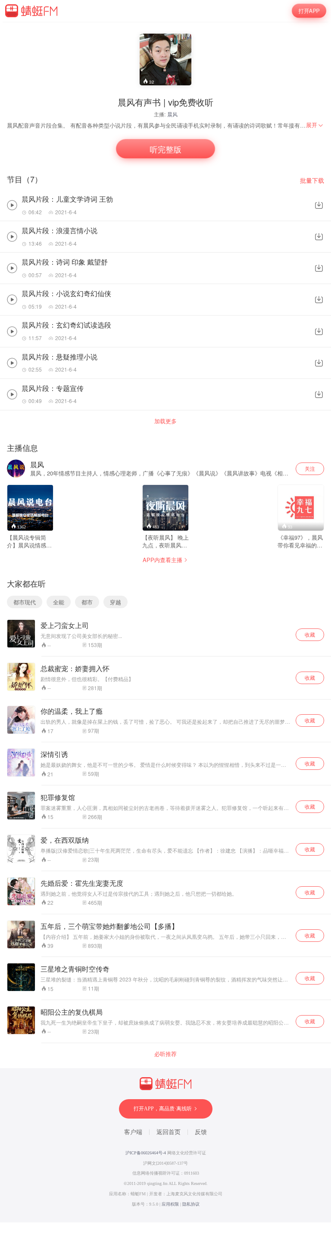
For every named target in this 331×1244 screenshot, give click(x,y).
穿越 (115, 602)
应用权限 (170, 1204)
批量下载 (312, 180)
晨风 (172, 114)
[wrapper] (165, 622)
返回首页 (168, 1132)
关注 (310, 468)
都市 (87, 602)
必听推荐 (165, 1054)
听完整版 (165, 149)
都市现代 (24, 602)
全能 (58, 602)
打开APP (309, 10)
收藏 (310, 634)
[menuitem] (315, 125)
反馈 (201, 1132)
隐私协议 (191, 1204)
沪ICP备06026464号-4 (145, 1152)
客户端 (133, 1132)
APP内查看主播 (162, 560)
